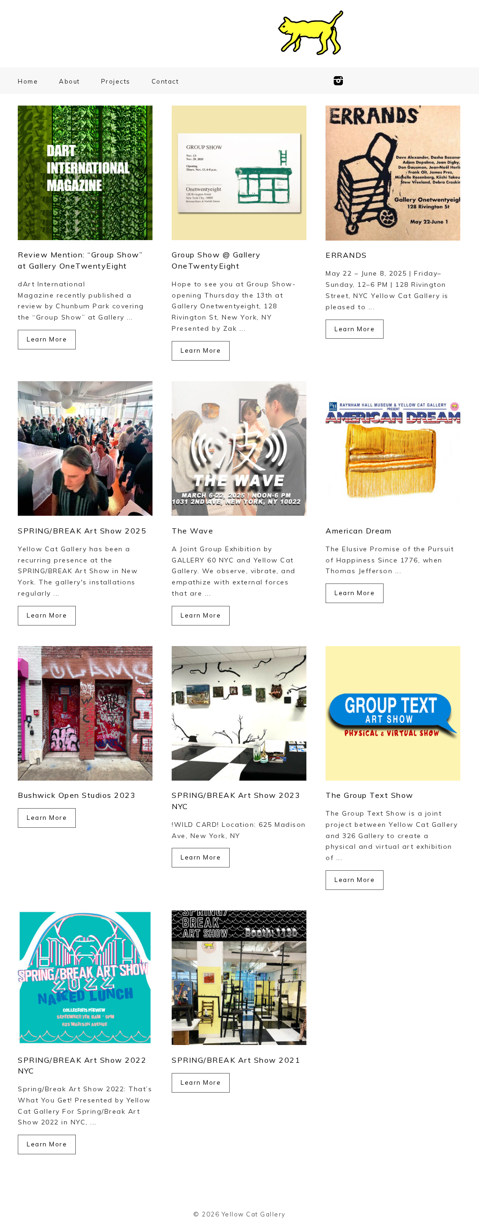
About (69, 81)
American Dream (359, 530)
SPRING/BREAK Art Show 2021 (236, 1060)
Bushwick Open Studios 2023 (77, 795)
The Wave (192, 530)
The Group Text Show (370, 795)
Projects (116, 81)
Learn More (47, 339)
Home (28, 81)
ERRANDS (346, 255)
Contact (165, 81)
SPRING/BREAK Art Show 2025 (82, 530)
